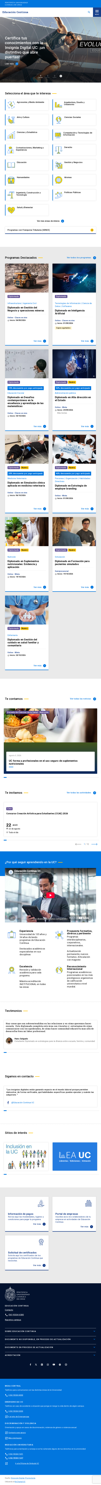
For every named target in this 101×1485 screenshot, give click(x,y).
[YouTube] (54, 1364)
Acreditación (12, 1355)
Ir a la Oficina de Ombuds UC (27, 1463)
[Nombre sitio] (28, 1156)
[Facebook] (30, 1364)
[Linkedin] (42, 1364)
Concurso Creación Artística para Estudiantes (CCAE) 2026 (37, 813)
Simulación (60, 557)
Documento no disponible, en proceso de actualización (38, 1339)
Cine (9, 809)
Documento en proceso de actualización (29, 1347)
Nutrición (12, 557)
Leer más (11, 64)
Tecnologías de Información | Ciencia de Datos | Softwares (73, 304)
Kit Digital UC (20, 1482)
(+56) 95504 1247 (15, 1458)
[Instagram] (48, 1364)
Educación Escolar (16, 393)
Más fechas (62, 413)
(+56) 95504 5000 (15, 1411)
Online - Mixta (61, 407)
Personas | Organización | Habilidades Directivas (72, 480)
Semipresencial (62, 571)
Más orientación (15, 1438)
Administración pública (65, 393)
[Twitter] (36, 1364)
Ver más (40, 341)
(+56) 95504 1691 (15, 1454)
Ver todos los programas (81, 257)
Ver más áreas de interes (50, 221)
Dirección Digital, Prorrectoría (23, 1478)
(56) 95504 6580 (16, 1315)
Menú (97, 14)
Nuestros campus (13, 1320)
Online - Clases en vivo (17, 318)
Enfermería (12, 635)
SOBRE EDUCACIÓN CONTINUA (20, 1331)
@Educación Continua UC (22, 1102)
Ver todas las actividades (81, 792)
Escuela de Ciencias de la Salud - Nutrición (28, 712)
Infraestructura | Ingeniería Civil (22, 303)
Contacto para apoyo (17, 1433)
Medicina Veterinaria (17, 478)
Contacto (9, 1310)
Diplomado (13, 296)
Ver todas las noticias (83, 699)
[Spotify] (60, 1364)
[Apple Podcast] (66, 1364)
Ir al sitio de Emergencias (18, 1417)
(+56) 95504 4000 (15, 1395)
